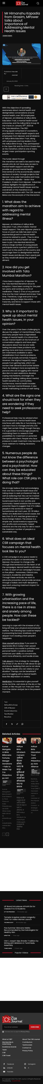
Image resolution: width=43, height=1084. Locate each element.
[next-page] (7, 834)
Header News (5, 781)
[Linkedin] (4, 1068)
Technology (8, 922)
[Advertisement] (21, 869)
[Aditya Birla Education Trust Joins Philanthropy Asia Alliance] (36, 741)
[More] (6, 89)
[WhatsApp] (22, 724)
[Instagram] (25, 1064)
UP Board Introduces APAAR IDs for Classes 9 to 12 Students (19, 907)
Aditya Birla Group (11, 705)
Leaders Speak (7, 36)
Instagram (32, 1064)
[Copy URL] (17, 724)
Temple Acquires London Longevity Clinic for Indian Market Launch (19, 918)
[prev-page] (3, 834)
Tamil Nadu (8, 948)
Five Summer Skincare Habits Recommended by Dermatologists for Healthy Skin (21, 930)
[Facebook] (6, 724)
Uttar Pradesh (9, 912)
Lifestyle (7, 935)
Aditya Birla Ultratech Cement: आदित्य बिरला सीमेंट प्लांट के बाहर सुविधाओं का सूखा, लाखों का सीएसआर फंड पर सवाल (21, 766)
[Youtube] (4, 1072)
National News (20, 790)
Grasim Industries (10, 711)
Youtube (10, 1072)
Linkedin (10, 1068)
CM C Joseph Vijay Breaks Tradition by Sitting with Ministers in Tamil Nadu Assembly (21, 943)
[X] (11, 724)
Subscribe (35, 1027)
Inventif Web (16, 1081)
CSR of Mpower (9, 708)
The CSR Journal (15, 73)
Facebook (10, 1064)
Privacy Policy (25, 1032)
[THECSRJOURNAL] (22, 3)
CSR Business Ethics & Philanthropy (36, 771)
